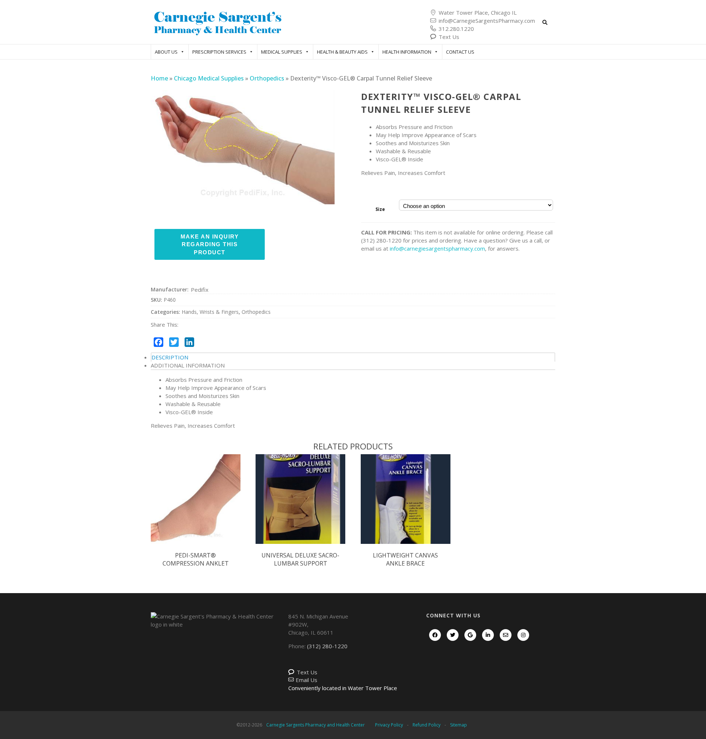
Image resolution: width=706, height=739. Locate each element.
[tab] (353, 357)
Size (380, 209)
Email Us (306, 680)
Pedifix (199, 289)
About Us (166, 52)
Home (159, 78)
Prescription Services (219, 52)
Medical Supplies (281, 52)
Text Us (449, 36)
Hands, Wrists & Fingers (210, 311)
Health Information (406, 52)
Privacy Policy (389, 725)
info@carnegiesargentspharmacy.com (437, 248)
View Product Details (195, 506)
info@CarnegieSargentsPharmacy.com (487, 20)
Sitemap (458, 725)
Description (169, 357)
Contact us (460, 52)
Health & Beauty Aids (342, 52)
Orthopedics (267, 78)
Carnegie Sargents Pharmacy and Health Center (315, 725)
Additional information (188, 365)
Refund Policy (427, 725)
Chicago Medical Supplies (209, 78)
